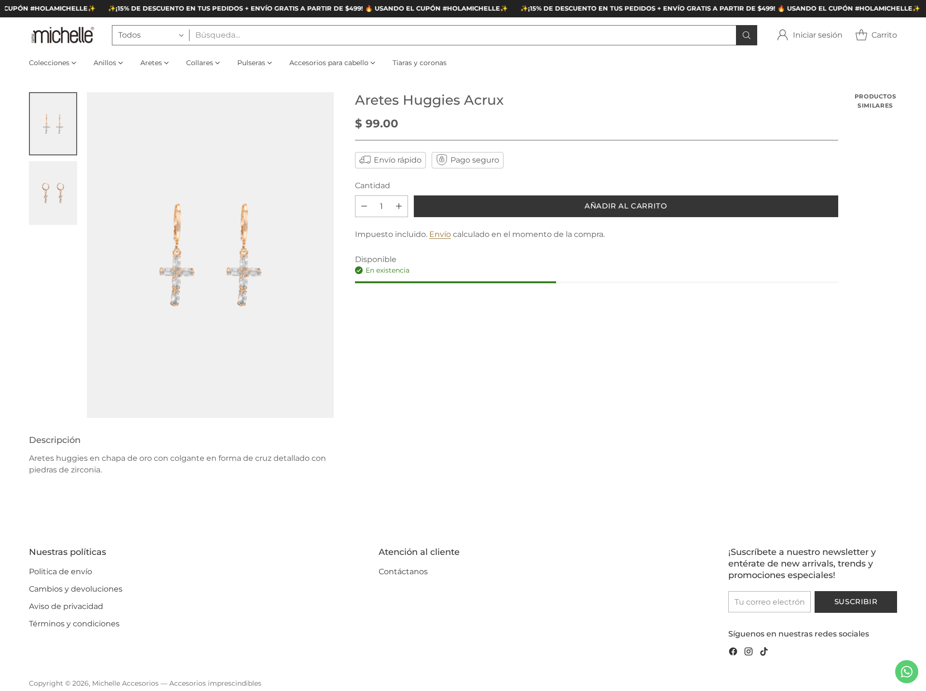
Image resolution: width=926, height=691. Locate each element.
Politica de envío (60, 571)
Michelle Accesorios (125, 683)
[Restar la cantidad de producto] (364, 205)
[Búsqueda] (746, 35)
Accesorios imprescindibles (215, 683)
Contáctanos (403, 571)
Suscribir (855, 601)
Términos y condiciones (74, 623)
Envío (440, 233)
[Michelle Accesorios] (62, 35)
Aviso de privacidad (66, 606)
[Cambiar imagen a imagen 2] (53, 193)
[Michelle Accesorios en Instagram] (748, 653)
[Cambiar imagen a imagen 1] (53, 124)
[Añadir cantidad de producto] (399, 205)
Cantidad (372, 185)
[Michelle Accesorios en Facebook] (733, 653)
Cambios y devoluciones (76, 589)
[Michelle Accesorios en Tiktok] (764, 653)
